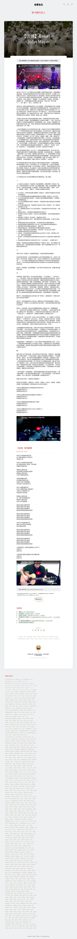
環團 (22, 833)
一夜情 (13, 689)
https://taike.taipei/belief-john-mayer (35, 589)
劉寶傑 (11, 716)
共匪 (19, 712)
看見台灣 (27, 837)
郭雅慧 (27, 897)
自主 (28, 856)
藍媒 (6, 872)
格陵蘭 (19, 811)
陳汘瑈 (23, 911)
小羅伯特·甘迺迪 (17, 767)
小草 (28, 767)
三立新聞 (34, 689)
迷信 (28, 893)
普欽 (25, 800)
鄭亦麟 (11, 899)
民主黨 (21, 817)
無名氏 (14, 829)
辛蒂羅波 (13, 891)
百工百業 (7, 837)
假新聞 (30, 704)
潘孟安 (27, 827)
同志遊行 (18, 741)
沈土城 (31, 821)
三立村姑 (7, 691)
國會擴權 (7, 751)
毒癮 (29, 815)
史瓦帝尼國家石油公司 (10, 737)
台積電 (14, 735)
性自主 (7, 782)
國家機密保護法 (24, 749)
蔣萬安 (21, 870)
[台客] (38, 647)
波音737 (29, 823)
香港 (10, 920)
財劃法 (28, 638)
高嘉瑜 (13, 922)
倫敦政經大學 (25, 704)
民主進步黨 (16, 817)
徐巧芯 (31, 776)
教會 (22, 794)
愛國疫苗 (17, 784)
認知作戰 (20, 880)
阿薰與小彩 (16, 907)
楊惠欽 (7, 813)
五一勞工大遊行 (28, 695)
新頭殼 (26, 798)
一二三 (31, 687)
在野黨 (34, 753)
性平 (32, 780)
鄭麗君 (7, 901)
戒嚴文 (7, 790)
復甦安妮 (26, 778)
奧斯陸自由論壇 (24, 759)
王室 (26, 831)
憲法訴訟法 (33, 786)
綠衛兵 (12, 850)
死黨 (16, 815)
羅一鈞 (27, 850)
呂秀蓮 (25, 745)
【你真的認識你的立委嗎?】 (26, 622)
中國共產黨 (21, 693)
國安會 (7, 749)
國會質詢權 (23, 751)
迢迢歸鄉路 (20, 893)
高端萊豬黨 (25, 922)
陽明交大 (20, 913)
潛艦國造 (32, 827)
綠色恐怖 (7, 850)
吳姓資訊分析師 (9, 743)
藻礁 (6, 874)
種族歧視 (7, 841)
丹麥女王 (10, 695)
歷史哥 (12, 815)
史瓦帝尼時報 (18, 737)
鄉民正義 (32, 897)
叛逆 (32, 724)
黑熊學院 (20, 928)
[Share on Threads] (38, 630)
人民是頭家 (20, 636)
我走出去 (18, 788)
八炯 (34, 710)
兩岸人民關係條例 (28, 710)
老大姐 (28, 854)
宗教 (27, 763)
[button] (38, 599)
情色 (33, 782)
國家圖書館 (17, 749)
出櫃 (34, 712)
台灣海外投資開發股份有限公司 (12, 732)
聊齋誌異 (7, 856)
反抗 (35, 722)
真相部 (32, 837)
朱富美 (18, 802)
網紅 (16, 850)
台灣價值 (7, 730)
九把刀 (15, 695)
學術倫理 (23, 763)
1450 (13, 679)
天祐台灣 (10, 759)
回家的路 (23, 747)
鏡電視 (35, 903)
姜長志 (33, 761)
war (22, 687)
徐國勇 (27, 776)
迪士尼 (24, 893)
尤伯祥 (35, 767)
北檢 (18, 720)
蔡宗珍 (19, 866)
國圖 (31, 747)
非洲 (6, 917)
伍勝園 (7, 700)
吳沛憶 (26, 743)
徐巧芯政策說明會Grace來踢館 (12, 778)
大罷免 (14, 757)
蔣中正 (13, 870)
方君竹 (30, 798)
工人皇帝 (25, 772)
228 (13, 681)
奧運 (30, 759)
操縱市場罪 (8, 792)
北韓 (24, 720)
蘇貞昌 (23, 874)
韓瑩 (13, 917)
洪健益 (11, 825)
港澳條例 (12, 827)
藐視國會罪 (30, 872)
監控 (23, 837)
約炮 (32, 843)
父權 (27, 829)
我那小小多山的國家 (26, 788)
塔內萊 (18, 755)
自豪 (28, 858)
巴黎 (35, 772)
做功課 (7, 706)
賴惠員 (33, 887)
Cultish (11, 685)
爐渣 (24, 829)
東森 (18, 804)
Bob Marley (31, 683)
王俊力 (18, 831)
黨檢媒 (31, 928)
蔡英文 (35, 636)
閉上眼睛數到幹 (9, 905)
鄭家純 (19, 899)
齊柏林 (35, 928)
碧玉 (19, 839)
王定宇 (22, 831)
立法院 (21, 841)
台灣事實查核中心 (29, 728)
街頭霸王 (34, 874)
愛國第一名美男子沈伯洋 (26, 784)
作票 (33, 700)
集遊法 (30, 913)
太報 (15, 759)
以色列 (19, 698)
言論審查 (7, 878)
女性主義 (7, 761)
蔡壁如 (11, 866)
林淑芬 (11, 809)
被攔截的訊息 (16, 876)
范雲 (22, 860)
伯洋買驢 (11, 700)
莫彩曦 (24, 862)
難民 (6, 915)
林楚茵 (7, 809)
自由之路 (7, 858)
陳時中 (31, 909)
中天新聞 (27, 693)
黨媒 (27, 928)
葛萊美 (28, 864)
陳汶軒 (27, 911)
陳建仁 (15, 909)
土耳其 (26, 753)
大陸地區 (30, 757)
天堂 (6, 759)
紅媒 (11, 846)
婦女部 (10, 763)
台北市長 (18, 726)
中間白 (35, 693)
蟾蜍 (30, 874)
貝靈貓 (30, 883)
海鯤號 (23, 825)
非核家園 (34, 915)
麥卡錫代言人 (57, 638)
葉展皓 (24, 864)
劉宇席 (7, 716)
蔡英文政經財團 (16, 868)
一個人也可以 (8, 689)
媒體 (14, 763)
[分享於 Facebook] (32, 630)
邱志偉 (35, 895)
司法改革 (7, 739)
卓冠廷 (31, 720)
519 (16, 681)
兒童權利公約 (8, 708)
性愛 (35, 780)
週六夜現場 (8, 895)
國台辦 (27, 747)
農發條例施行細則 (9, 893)
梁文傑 (27, 811)
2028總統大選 (8, 681)
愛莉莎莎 (7, 786)
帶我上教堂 (11, 774)
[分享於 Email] (44, 630)
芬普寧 (11, 860)
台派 (20, 728)
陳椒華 (15, 911)
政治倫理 (31, 792)
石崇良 (7, 839)
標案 (16, 813)
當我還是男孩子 (9, 835)
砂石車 (11, 839)
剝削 (25, 714)
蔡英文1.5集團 (8, 868)
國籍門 (7, 753)
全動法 (30, 708)
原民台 (18, 722)
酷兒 (15, 901)
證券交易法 (20, 883)
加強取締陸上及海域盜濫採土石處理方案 (14, 718)
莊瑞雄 (12, 862)
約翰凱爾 (7, 846)
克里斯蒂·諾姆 (33, 706)
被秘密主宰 (23, 876)
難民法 (10, 915)
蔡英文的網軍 (23, 868)
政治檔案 (7, 794)
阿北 (11, 907)
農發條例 (27, 891)
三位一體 (18, 689)
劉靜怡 (19, 716)
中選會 (31, 693)
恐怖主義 (15, 782)
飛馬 (29, 917)
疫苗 (14, 835)
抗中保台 (51, 638)
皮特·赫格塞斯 (14, 837)
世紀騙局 (33, 691)
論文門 (28, 880)
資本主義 (16, 887)
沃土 (20, 821)
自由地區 (12, 858)
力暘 (23, 716)
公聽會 (15, 712)
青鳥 (30, 915)
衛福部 (11, 876)
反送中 (24, 724)
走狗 (19, 889)
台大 (28, 726)
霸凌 (27, 915)
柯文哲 (7, 811)
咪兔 (32, 745)
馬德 (28, 920)
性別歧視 (28, 780)
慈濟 (11, 786)
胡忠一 (22, 856)
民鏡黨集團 (8, 821)
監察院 (19, 837)
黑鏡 (24, 928)
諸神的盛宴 (33, 880)
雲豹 (14, 915)
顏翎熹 (16, 917)
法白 (17, 823)
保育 (17, 704)
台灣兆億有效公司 (14, 730)
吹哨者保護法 (12, 745)
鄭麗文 (11, 901)
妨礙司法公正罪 (18, 761)
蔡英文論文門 (30, 868)
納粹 (13, 848)
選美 (21, 895)
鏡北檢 (18, 903)
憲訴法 (7, 788)
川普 (21, 772)
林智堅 (32, 806)
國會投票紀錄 (31, 749)
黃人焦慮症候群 (21, 926)
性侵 (24, 780)
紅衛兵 (20, 846)
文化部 (21, 796)
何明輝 (29, 700)
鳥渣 (24, 924)
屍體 (6, 772)
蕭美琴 (29, 870)
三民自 (26, 689)
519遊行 (20, 681)
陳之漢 (21, 907)
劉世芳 (57, 636)
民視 (34, 817)
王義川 (34, 831)
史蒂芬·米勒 (30, 737)
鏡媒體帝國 (23, 903)
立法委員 (16, 841)
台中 (35, 724)
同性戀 (29, 741)
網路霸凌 (20, 850)
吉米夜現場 (21, 739)
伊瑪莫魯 (33, 698)
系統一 (20, 843)
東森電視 (22, 804)
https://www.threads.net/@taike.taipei (39, 657)
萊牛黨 (32, 862)
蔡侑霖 (7, 866)
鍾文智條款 (8, 903)
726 (26, 681)
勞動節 (28, 718)
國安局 (35, 747)
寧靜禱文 (20, 765)
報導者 (14, 755)
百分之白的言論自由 (50, 636)
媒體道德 (18, 763)
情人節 (26, 782)
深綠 (27, 825)
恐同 (11, 782)
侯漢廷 (34, 702)
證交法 (15, 883)
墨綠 (22, 755)
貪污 (25, 885)
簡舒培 (16, 843)
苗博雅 (15, 860)
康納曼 (16, 774)
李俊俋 (22, 802)
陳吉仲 (29, 907)
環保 (19, 833)
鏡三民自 (13, 903)
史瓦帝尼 (25, 735)
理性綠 (15, 833)
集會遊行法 (25, 913)
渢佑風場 (7, 827)
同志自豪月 (13, 741)
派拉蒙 (19, 825)
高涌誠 (17, 922)
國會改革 (12, 751)
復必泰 (21, 778)
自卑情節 (32, 856)
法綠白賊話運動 (23, 823)
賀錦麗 (11, 887)
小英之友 (24, 767)
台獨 (6, 735)
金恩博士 (22, 901)
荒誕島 (31, 860)
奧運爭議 (34, 759)
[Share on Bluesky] (35, 630)
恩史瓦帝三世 (20, 782)
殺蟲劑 (19, 815)
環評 (25, 833)
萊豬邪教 (7, 864)
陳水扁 (19, 911)
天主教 (34, 757)
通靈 (32, 893)
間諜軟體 (24, 905)
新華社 (18, 798)
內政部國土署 (25, 708)
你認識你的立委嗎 (17, 702)
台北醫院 (23, 726)
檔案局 (25, 813)
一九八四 (27, 687)
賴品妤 (29, 887)
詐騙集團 (7, 880)
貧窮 (17, 885)
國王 (32, 751)
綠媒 (26, 848)
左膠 (32, 772)
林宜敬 (20, 806)
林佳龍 (26, 804)
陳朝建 (11, 911)
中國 (17, 693)
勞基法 (7, 720)
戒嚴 (32, 788)
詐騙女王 (33, 878)
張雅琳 (19, 776)
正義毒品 (7, 815)
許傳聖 (20, 878)
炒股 (6, 829)
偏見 (34, 704)
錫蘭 (26, 901)
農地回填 (18, 891)
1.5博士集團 (8, 679)
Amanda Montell (10, 683)
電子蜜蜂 (23, 915)
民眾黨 (43, 636)
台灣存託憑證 (33, 730)
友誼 (22, 722)
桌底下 (23, 811)
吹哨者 (7, 745)
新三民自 (26, 796)
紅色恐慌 (16, 846)
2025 (32, 679)
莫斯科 (28, 862)
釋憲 (18, 901)
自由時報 (17, 858)
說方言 (24, 880)
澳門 (36, 827)
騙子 (31, 920)
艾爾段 (32, 858)
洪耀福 (15, 825)
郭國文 (15, 897)
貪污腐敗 (29, 885)
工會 (29, 772)
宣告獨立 (7, 765)
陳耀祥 (35, 911)
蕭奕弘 (25, 870)
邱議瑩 (7, 897)
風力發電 (25, 917)
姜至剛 (29, 761)
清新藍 (31, 825)
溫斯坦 (17, 827)
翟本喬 (21, 854)
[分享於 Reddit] (41, 630)
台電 (18, 735)
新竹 (6, 798)
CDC (6, 685)
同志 (31, 739)
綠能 (29, 848)
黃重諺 (11, 928)
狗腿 (6, 831)
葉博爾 (16, 864)
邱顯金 (11, 897)
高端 (21, 922)
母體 (26, 815)
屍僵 (33, 769)
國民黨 (28, 751)
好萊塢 (12, 761)
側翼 (11, 706)
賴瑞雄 (15, 889)
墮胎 (25, 755)
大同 (6, 757)
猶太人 (10, 831)
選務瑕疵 (16, 895)
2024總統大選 (26, 679)
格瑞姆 (15, 811)
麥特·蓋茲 (14, 926)
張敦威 (11, 776)
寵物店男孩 (29, 765)
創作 (28, 714)
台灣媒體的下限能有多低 (24, 730)
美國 (6, 852)
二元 (19, 695)
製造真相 (32, 876)
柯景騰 (11, 811)
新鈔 (22, 798)
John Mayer (30, 593)
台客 (38, 51)
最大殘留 (7, 802)
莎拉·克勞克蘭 (18, 862)
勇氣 (24, 718)
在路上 (30, 753)
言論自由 (12, 878)
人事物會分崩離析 (23, 184)
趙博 (25, 889)
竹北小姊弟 (26, 841)
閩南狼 (29, 905)
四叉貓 (18, 747)
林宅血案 (16, 806)
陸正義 (15, 913)
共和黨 (23, 712)
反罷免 (17, 724)
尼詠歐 (24, 769)
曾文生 (32, 800)
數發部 (17, 796)
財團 (6, 885)
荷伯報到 (7, 862)
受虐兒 (28, 724)
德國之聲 (34, 778)
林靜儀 (23, 809)
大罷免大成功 (20, 757)
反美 (21, 724)
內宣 (13, 708)
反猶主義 (12, 724)
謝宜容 (7, 883)
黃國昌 (27, 926)
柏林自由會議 (29, 809)
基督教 (10, 755)
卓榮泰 (36, 638)
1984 (21, 679)
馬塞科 (20, 920)
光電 (17, 706)
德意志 (7, 780)
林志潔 (28, 806)
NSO (23, 685)
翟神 (25, 854)
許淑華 (28, 878)
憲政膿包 (16, 786)
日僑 (6, 800)
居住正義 (29, 769)
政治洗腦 (12, 794)
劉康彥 (15, 716)
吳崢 (18, 743)
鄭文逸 (23, 899)
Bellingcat (24, 683)
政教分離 (26, 792)
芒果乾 (7, 860)
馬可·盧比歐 (15, 920)
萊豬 (36, 862)
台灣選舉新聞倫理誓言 (31, 732)
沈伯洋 (32, 638)
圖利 (22, 753)
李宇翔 (26, 802)
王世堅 (14, 831)
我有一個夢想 (12, 788)
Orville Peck (29, 685)
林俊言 (35, 804)
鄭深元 (27, 899)
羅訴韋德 (32, 850)
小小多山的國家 (9, 767)
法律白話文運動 (12, 823)
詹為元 (15, 880)
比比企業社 (34, 815)
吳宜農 (14, 743)
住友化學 (16, 700)
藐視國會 (24, 872)
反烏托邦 (7, 724)
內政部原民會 (18, 708)
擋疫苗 (35, 790)
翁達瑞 (13, 854)
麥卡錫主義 (33, 924)
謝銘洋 (11, 883)
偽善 (14, 706)
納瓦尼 (29, 846)
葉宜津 (20, 864)
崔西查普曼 (16, 772)
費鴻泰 (33, 885)
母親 (23, 815)
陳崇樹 (11, 909)
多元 (34, 755)
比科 (6, 817)
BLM (16, 683)
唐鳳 (15, 747)
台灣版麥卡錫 (22, 732)
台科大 (10, 735)
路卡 (35, 889)
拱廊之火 (24, 790)
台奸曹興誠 (32, 726)
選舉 (24, 895)
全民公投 (7, 710)
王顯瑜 (7, 833)
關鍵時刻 (7, 907)
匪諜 (28, 720)
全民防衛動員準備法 (15, 710)
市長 (6, 774)
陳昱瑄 (27, 909)
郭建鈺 (19, 897)
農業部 (23, 891)
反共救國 (26, 722)
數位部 (13, 796)
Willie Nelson (12, 687)
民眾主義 (26, 817)
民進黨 (7, 819)
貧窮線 (21, 885)
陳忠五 (19, 909)
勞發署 (14, 720)
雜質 (34, 913)
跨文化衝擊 (30, 889)
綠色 (33, 848)
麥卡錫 (28, 924)
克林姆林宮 (27, 706)
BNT (20, 683)
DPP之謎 (16, 685)
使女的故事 (25, 702)
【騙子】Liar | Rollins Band (26, 612)
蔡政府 (23, 866)
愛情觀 (33, 784)
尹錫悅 (7, 769)
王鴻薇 (11, 833)
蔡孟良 (15, 866)
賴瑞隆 (11, 889)
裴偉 (28, 876)
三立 (30, 689)
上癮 (11, 691)
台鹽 (21, 735)
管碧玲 (12, 843)
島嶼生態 (10, 772)
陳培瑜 (7, 909)
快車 (21, 780)
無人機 (10, 829)
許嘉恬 (24, 878)
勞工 (11, 720)
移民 (31, 839)
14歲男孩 (17, 679)
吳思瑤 (40, 638)
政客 (16, 792)
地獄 (6, 755)
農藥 (15, 893)
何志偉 (25, 700)
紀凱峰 (28, 843)
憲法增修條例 (21, 786)
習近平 (17, 854)
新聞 (10, 798)
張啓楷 (7, 776)
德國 (30, 778)
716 (23, 681)
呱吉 (29, 745)
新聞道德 (14, 798)
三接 (22, 689)
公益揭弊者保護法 (9, 712)
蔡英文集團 (8, 870)
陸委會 (11, 913)
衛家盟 (7, 876)
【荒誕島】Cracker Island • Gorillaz (29, 613)
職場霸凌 (17, 856)
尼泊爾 (20, 769)
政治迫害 (17, 794)
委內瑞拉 (24, 761)
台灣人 (35, 728)
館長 (6, 920)
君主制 (33, 741)
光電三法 (21, 706)
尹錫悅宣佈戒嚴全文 (14, 769)
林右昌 (11, 806)
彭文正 (23, 776)
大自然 (25, 757)
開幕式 (19, 905)
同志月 (35, 739)
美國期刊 (10, 852)
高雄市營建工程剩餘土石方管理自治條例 (14, 924)
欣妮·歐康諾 (31, 813)
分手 (11, 714)
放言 (12, 792)
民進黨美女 (24, 819)
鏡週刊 (31, 903)
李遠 (15, 804)
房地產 (11, 790)
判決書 (21, 714)
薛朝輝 (33, 870)
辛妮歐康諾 (8, 891)
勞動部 (32, 718)
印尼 (15, 722)
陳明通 (23, 909)
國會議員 (17, 751)
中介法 (7, 693)
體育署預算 (8, 922)
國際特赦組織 (17, 753)
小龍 (31, 767)
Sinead (35, 685)
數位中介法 (29, 794)
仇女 (12, 698)
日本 (10, 800)
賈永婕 (25, 887)
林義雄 (15, 809)
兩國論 (21, 710)
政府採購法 (20, 792)
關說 (33, 905)
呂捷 (22, 745)
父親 (30, 829)
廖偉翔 (20, 774)
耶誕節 (32, 854)
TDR (6, 687)
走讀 (22, 889)
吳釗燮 (30, 743)
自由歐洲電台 (23, 858)
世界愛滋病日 (22, 691)
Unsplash (27, 595)
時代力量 (21, 800)
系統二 (24, 843)
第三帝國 (32, 841)
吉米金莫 (27, 739)
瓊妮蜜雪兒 (30, 833)
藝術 (34, 872)
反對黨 (39, 636)
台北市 (13, 726)
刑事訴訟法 (16, 714)
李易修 (34, 802)
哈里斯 (7, 747)
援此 (31, 790)
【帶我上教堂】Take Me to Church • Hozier (31, 615)
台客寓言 (16, 728)
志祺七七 (11, 780)
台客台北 (10, 728)
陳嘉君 (33, 907)
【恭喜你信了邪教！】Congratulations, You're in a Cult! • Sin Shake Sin (39, 618)
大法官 (10, 757)
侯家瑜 (30, 702)
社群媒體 (23, 839)
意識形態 (7, 784)
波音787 (34, 823)
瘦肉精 (18, 835)
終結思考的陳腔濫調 (20, 848)
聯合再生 (12, 856)
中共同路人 (45, 638)
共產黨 (27, 712)
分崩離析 (7, 714)
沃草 (23, 821)
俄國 (6, 704)
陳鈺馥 (7, 913)
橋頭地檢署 (20, 813)
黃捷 (31, 926)
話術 (11, 880)
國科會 (35, 751)
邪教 (27, 895)
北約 (21, 720)
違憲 (12, 895)
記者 (17, 878)
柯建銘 (34, 809)
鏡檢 (28, 903)
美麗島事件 (8, 854)
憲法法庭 (27, 786)
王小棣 (30, 831)
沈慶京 (35, 821)
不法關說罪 (16, 691)
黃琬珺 (7, 928)
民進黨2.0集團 (18, 819)
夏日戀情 (29, 755)
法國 (6, 823)
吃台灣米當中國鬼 (21, 638)
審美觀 (24, 765)
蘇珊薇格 (19, 874)
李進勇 (11, 804)
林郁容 (19, 809)
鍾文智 (30, 901)
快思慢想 (16, 780)
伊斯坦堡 (28, 698)
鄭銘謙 (31, 899)
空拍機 (12, 841)
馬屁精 (24, 920)
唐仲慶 (11, 747)
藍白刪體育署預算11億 (16, 872)
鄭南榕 (15, 899)
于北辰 (22, 695)
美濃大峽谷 (29, 852)
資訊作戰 (21, 887)
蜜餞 (27, 874)
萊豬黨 (12, 864)
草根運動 (26, 860)
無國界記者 (19, 829)
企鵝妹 (23, 698)
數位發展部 (8, 796)
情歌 (30, 782)
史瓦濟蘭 (25, 737)
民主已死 (10, 817)
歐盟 (36, 813)
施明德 (34, 798)
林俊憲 (31, 804)
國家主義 (11, 749)
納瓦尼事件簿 (8, 848)
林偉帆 (7, 806)
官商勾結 (31, 763)
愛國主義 (12, 784)
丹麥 (6, 695)
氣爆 (12, 821)
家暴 (11, 765)
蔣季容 (17, 870)
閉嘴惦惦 (15, 905)
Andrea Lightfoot (36, 595)
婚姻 (6, 763)
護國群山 (26, 883)
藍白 (10, 872)
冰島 (31, 712)
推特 (28, 790)
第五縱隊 (7, 843)
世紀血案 (28, 691)
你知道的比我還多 (9, 702)
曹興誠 (28, 800)
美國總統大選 (16, 852)
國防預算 (11, 753)
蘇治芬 (14, 874)
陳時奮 (7, 911)
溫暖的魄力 (22, 827)
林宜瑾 (24, 806)
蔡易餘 (27, 866)
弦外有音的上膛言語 (31, 774)
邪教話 (37, 136)
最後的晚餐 (13, 802)
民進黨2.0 (12, 819)
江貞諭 (16, 821)
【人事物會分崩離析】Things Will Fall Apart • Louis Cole (35, 620)
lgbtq (18, 687)
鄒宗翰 (7, 899)
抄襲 (15, 790)
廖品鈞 (24, 774)
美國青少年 (23, 852)
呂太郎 (18, 745)
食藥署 (33, 917)
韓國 (10, 917)
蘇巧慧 (10, 874)
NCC (20, 685)
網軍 (24, 850)
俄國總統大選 (11, 704)
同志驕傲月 (24, 741)
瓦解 (35, 833)
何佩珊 (21, 700)
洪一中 (7, 825)
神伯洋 (27, 839)
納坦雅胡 (25, 846)
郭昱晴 (23, 897)
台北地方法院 (8, 726)
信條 (25, 636)
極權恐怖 (11, 813)
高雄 (30, 922)
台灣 (23, 728)
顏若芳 (20, 917)
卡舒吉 (11, 722)
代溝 (16, 698)
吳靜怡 (34, 743)
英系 (19, 860)
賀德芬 (7, 887)
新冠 (35, 796)
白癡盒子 (22, 835)
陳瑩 (31, 911)
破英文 (15, 839)
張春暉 (15, 776)
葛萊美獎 (33, 864)
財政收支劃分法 (12, 885)
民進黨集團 (30, 636)
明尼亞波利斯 (15, 800)
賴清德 (7, 889)
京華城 (34, 695)
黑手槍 (15, 928)
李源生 (7, 804)
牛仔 (34, 829)
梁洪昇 (31, 811)
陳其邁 (25, 907)
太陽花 (18, 759)
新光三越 (31, 796)
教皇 (25, 794)
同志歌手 (7, 741)
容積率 (15, 765)
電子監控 (18, 915)
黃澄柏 (35, 926)
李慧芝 (30, 802)
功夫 (26, 716)
